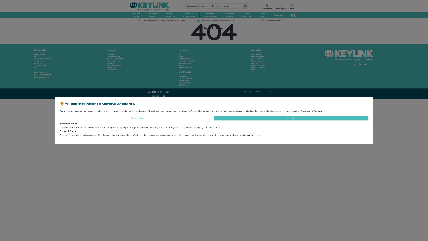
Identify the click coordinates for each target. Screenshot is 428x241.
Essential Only (137, 118)
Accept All (291, 118)
